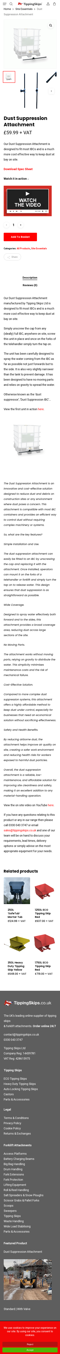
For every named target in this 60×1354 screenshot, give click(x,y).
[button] (4, 4)
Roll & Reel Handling (16, 1190)
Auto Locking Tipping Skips (21, 1089)
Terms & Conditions (16, 1118)
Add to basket (20, 237)
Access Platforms (15, 1153)
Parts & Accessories (17, 1099)
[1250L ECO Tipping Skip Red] (44, 890)
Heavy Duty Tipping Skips (20, 1084)
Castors (9, 1094)
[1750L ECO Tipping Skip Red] (44, 943)
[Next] (51, 91)
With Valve (23, 1309)
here (41, 409)
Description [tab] (30, 277)
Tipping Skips (12, 1216)
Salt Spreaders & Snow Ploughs (24, 1195)
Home (7, 9)
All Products (23, 248)
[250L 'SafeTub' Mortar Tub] (17, 890)
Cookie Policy (12, 1128)
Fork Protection (13, 1179)
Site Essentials (23, 9)
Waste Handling (14, 1221)
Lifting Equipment (15, 1184)
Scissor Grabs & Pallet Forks (21, 1200)
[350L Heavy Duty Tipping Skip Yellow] (17, 943)
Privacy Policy (12, 1123)
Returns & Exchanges (17, 1133)
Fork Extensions (14, 1174)
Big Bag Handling (14, 1164)
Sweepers (10, 1210)
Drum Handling (13, 1169)
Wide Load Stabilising (17, 1226)
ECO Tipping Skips (15, 1078)
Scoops (8, 1205)
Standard (9, 1309)
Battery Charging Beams (19, 1159)
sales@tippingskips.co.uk (20, 830)
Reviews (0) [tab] (30, 285)
